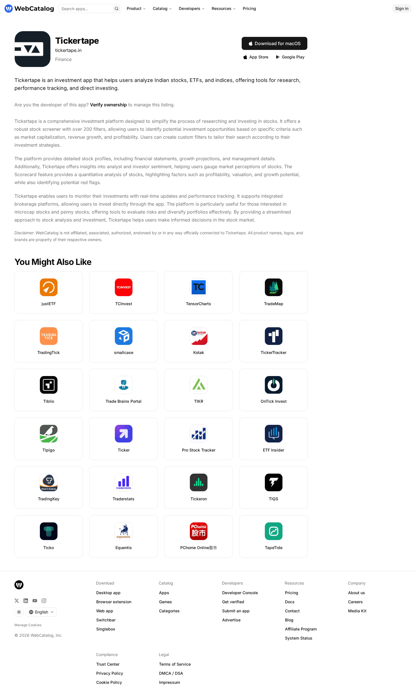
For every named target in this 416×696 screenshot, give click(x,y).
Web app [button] (104, 610)
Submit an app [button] (236, 610)
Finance (63, 59)
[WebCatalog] (18, 584)
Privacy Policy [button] (109, 673)
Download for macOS (278, 43)
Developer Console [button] (240, 592)
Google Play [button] (293, 56)
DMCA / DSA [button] (171, 673)
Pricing (249, 8)
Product (134, 8)
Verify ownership (108, 104)
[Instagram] (44, 600)
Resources (221, 8)
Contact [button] (292, 610)
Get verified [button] (233, 601)
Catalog (160, 8)
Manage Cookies (27, 625)
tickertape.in (68, 50)
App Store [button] (258, 56)
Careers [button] (355, 601)
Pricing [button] (291, 592)
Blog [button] (289, 619)
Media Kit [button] (357, 610)
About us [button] (356, 592)
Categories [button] (169, 610)
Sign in (401, 8)
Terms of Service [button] (175, 664)
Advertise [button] (231, 619)
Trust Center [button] (107, 664)
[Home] (29, 8)
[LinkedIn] (25, 600)
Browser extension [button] (113, 601)
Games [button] (165, 601)
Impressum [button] (169, 682)
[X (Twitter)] (16, 600)
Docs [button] (290, 601)
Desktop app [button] (108, 592)
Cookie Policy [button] (109, 682)
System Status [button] (298, 638)
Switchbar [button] (105, 619)
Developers (189, 8)
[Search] (117, 8)
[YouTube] (35, 600)
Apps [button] (164, 592)
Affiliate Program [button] (301, 629)
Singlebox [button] (105, 629)
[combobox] (41, 612)
